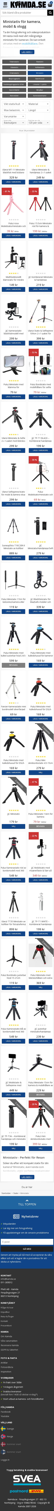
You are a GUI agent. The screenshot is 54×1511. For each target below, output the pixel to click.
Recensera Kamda (10, 1345)
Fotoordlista (7, 1367)
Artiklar (4, 1362)
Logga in (5, 1459)
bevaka (13, 665)
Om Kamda (6, 1336)
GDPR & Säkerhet (9, 1349)
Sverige (10, 1428)
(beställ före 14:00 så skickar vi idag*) (19, 1394)
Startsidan (6, 1193)
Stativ (15, 1193)
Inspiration (6, 1371)
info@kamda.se (8, 1279)
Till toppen (27, 1204)
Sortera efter (8, 121)
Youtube (5, 1416)
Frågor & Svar (7, 1307)
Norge (10, 1436)
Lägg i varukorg (13, 182)
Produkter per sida (34, 121)
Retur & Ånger (7, 1316)
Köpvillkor (5, 1312)
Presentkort (6, 1325)
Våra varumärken (9, 1340)
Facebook (5, 1411)
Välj (40, 772)
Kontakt (4, 1321)
